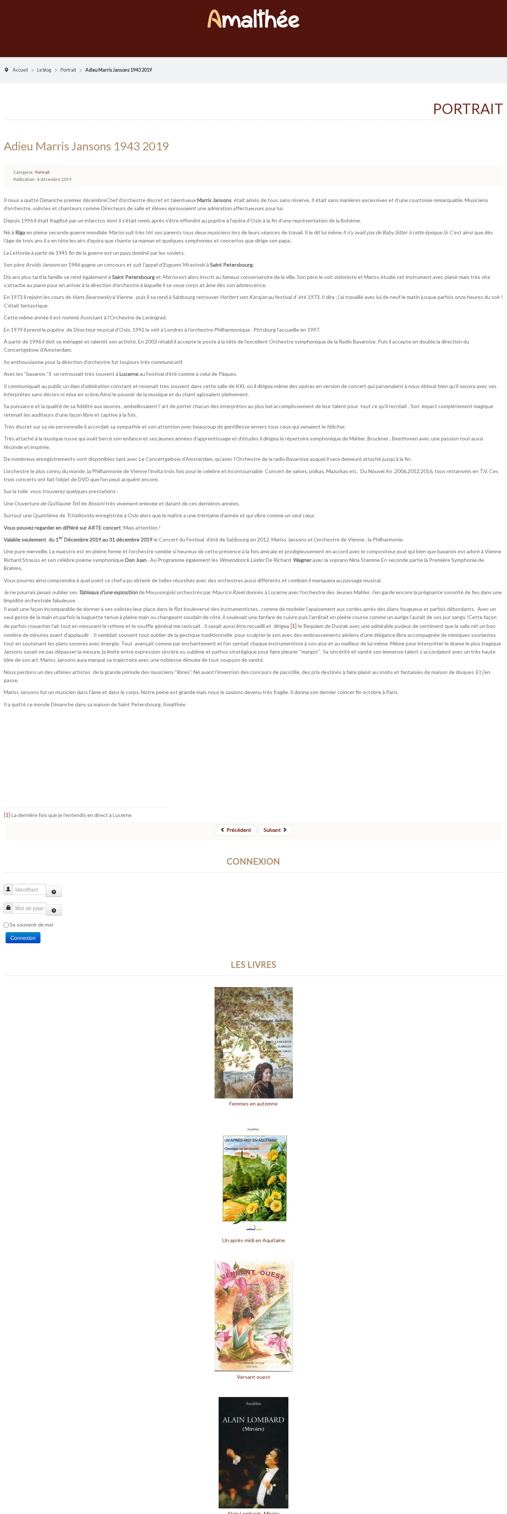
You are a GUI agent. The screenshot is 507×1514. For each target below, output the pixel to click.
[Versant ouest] (254, 1308)
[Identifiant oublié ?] (54, 883)
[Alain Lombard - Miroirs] (253, 1445)
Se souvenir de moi (31, 917)
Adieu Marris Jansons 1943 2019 (86, 138)
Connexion (23, 930)
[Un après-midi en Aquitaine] (253, 1171)
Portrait (68, 62)
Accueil (20, 62)
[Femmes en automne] (254, 1035)
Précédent (238, 822)
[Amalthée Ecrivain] (253, 15)
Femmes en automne (253, 1096)
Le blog (44, 62)
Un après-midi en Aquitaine (253, 1233)
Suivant (273, 822)
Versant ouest (253, 1369)
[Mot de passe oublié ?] (54, 902)
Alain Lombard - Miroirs (253, 1506)
